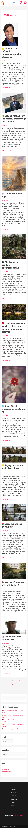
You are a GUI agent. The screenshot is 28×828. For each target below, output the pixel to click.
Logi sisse (4, 766)
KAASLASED (14, 799)
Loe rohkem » (6, 88)
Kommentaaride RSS (7, 771)
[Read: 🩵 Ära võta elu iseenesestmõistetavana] (14, 384)
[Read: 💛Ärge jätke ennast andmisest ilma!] (14, 454)
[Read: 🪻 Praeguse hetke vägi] (14, 173)
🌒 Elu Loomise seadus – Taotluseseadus (10, 265)
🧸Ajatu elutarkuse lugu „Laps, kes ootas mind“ (13, 729)
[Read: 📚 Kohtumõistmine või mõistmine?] (14, 571)
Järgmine (14, 684)
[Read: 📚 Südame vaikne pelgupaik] (14, 512)
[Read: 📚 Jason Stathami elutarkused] (14, 627)
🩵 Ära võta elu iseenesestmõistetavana (14, 409)
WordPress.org (5, 774)
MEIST (14, 802)
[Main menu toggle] (25, 2)
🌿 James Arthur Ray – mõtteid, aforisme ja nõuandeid (14, 119)
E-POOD (14, 796)
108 (19, 681)
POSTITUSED (14, 792)
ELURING (14, 789)
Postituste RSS (5, 769)
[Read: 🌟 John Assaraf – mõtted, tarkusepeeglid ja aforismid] (10, 34)
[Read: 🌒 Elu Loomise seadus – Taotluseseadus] (14, 246)
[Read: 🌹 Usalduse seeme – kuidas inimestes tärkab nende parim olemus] (14, 312)
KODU (14, 786)
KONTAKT (14, 805)
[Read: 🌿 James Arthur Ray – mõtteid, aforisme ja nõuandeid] (14, 103)
